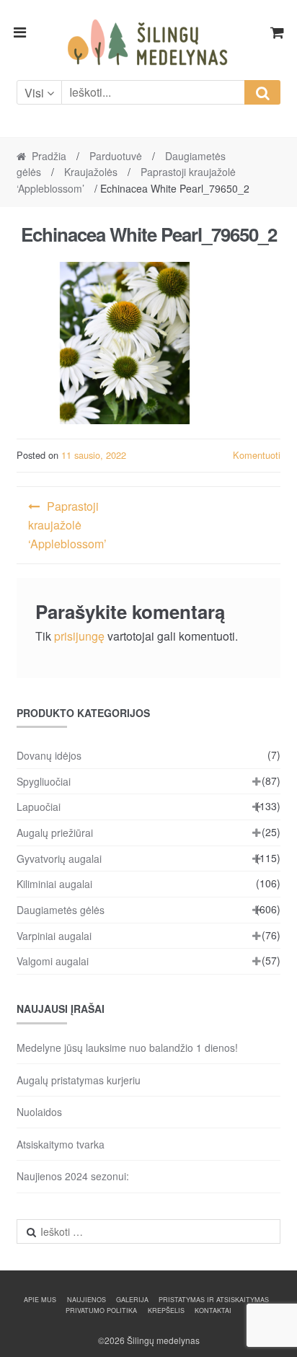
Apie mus (40, 1299)
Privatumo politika (101, 1310)
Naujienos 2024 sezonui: (73, 1176)
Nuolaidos (39, 1112)
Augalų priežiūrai (55, 832)
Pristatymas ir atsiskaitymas (214, 1299)
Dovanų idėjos (49, 755)
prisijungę (79, 636)
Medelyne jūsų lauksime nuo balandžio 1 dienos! (127, 1047)
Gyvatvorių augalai (59, 858)
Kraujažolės (91, 171)
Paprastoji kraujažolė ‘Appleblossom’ (67, 525)
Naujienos (86, 1299)
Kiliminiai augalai (54, 884)
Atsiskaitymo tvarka (61, 1144)
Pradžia (49, 156)
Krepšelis (166, 1310)
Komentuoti (256, 455)
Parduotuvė (115, 156)
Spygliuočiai (44, 781)
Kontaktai (213, 1310)
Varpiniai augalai (54, 935)
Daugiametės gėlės (61, 910)
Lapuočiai (39, 806)
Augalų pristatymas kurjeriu (79, 1080)
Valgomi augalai (53, 961)
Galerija (132, 1299)
